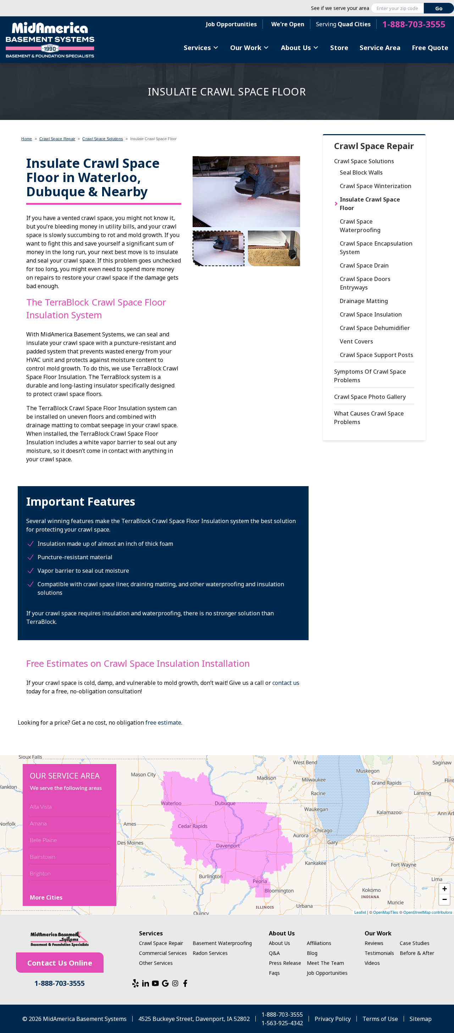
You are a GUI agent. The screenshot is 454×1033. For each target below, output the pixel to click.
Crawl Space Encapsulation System (376, 248)
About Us (296, 47)
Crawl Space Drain (364, 265)
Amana (38, 823)
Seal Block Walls (361, 172)
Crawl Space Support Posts (376, 355)
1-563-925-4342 (282, 1023)
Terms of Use (380, 1019)
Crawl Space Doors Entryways (365, 283)
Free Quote (430, 47)
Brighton (40, 874)
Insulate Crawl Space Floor (370, 204)
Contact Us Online (59, 963)
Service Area (380, 47)
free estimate (163, 722)
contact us (285, 683)
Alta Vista (41, 807)
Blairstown (42, 857)
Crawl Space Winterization (375, 186)
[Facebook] (185, 983)
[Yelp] (135, 983)
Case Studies (415, 943)
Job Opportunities (231, 24)
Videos (372, 963)
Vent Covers (356, 341)
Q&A (274, 953)
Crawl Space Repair (374, 146)
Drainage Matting (364, 301)
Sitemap (421, 1019)
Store (339, 47)
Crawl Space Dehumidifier (375, 328)
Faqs (274, 972)
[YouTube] (155, 983)
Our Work (245, 47)
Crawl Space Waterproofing (360, 226)
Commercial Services (163, 953)
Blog (312, 953)
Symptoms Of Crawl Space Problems (370, 376)
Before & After (417, 953)
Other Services (156, 963)
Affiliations (319, 943)
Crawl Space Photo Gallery (370, 397)
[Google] (165, 983)
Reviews (374, 943)
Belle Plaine (43, 840)
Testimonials (379, 953)
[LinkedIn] (145, 983)
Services (197, 47)
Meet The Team (325, 963)
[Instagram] (175, 983)
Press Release (285, 963)
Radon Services (210, 953)
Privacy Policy (333, 1019)
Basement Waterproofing (222, 943)
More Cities (46, 897)
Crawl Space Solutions (364, 161)
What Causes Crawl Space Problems (369, 418)
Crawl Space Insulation (371, 314)
